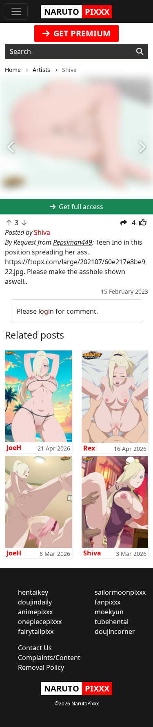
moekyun (109, 611)
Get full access (80, 206)
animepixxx (35, 611)
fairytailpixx (35, 631)
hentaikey (33, 592)
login (46, 311)
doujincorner (115, 631)
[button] (11, 148)
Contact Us (35, 647)
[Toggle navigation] (16, 11)
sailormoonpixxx (120, 592)
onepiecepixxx (40, 621)
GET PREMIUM (81, 33)
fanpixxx (107, 602)
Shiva (92, 553)
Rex (89, 448)
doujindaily (35, 602)
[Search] (139, 51)
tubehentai (112, 621)
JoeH (14, 447)
